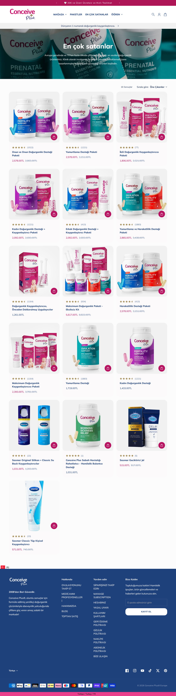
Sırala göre (142, 87)
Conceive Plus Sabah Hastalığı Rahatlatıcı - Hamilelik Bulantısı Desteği (84, 464)
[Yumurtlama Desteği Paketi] (88, 117)
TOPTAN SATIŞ (70, 616)
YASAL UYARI (101, 607)
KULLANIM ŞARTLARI (99, 614)
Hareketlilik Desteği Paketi (135, 306)
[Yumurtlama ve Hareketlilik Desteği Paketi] (141, 194)
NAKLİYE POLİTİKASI (100, 640)
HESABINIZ (100, 602)
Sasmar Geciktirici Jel (132, 460)
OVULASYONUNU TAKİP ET (71, 587)
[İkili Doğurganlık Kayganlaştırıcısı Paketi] (141, 117)
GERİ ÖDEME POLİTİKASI (101, 623)
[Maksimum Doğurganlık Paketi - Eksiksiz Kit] (88, 271)
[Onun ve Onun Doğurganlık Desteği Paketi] (34, 117)
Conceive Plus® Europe (156, 685)
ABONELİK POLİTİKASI (100, 649)
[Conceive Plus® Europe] (22, 14)
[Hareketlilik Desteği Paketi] (141, 271)
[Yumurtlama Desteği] (88, 348)
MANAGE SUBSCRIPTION (102, 595)
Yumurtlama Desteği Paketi (81, 152)
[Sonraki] (119, 3)
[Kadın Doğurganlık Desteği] (141, 348)
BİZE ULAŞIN (101, 656)
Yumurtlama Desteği (77, 383)
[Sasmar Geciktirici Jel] (141, 425)
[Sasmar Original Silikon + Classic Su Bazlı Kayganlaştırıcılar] (34, 425)
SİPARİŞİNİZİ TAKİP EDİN (104, 587)
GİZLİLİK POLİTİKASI (100, 632)
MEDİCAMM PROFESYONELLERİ (72, 597)
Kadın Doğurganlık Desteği (135, 383)
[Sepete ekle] (54, 137)
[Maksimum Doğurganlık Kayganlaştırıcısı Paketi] (34, 348)
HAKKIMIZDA (69, 605)
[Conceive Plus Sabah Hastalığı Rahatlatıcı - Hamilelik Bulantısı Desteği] (88, 425)
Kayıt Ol (146, 611)
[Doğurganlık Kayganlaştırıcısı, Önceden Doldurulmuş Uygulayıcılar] (34, 271)
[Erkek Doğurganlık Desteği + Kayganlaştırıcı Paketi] (88, 194)
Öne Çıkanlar (157, 87)
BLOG (65, 611)
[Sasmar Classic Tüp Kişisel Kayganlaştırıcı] (34, 505)
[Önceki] (56, 3)
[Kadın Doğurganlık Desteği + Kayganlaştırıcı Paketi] (34, 194)
